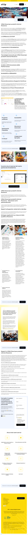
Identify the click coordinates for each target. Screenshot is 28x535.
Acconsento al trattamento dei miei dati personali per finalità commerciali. (21, 421)
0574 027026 (6, 500)
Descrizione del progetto (20, 408)
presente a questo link (6, 524)
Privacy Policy (20, 417)
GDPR (17, 529)
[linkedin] (16, 4)
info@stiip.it (6, 501)
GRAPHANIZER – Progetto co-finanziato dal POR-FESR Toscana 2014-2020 (12, 526)
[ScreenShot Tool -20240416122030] (14, 177)
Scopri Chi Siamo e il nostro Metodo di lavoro (8, 328)
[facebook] (3, 505)
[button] (1, 176)
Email (17, 401)
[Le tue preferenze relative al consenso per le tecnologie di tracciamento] (1, 533)
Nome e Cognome (19, 398)
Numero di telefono (19, 405)
